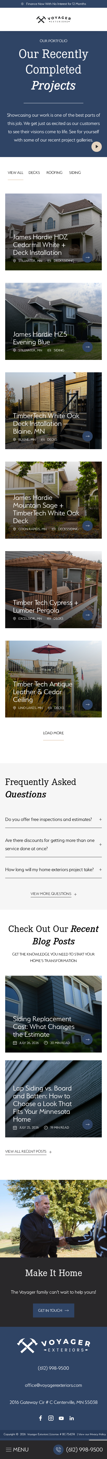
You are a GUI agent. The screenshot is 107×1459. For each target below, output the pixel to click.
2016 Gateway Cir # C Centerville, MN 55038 (54, 1402)
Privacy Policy (97, 1434)
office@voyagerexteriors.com (53, 1385)
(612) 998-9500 (53, 1368)
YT (61, 1418)
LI (71, 1418)
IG (51, 1418)
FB (40, 1418)
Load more (53, 733)
